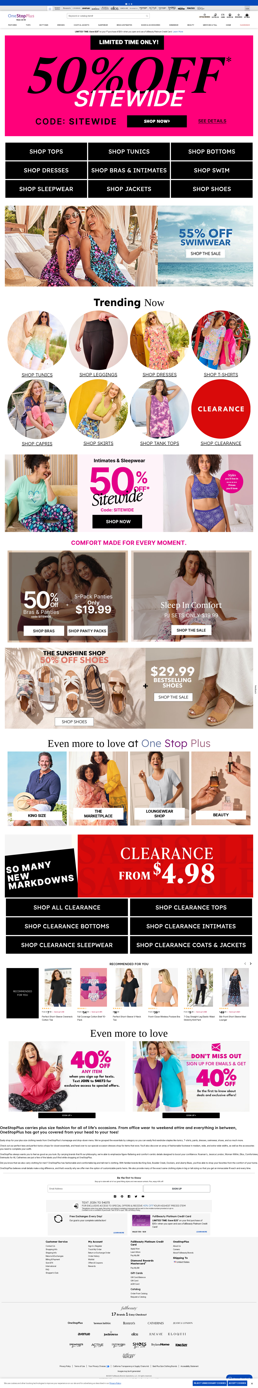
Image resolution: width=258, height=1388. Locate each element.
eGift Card (135, 1284)
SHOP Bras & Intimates (129, 170)
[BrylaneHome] (160, 1345)
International (51, 1266)
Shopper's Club (52, 1273)
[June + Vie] (156, 1334)
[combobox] (108, 16)
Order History (93, 1256)
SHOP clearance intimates (191, 926)
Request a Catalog (138, 1297)
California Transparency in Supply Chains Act (131, 1366)
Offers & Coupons (95, 1263)
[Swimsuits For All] (76, 1345)
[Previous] (245, 963)
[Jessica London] (183, 1323)
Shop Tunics (129, 151)
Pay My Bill (135, 1255)
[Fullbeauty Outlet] (129, 1355)
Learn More (178, 31)
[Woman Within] (102, 1323)
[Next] (251, 963)
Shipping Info (51, 1253)
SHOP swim (212, 170)
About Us (177, 1246)
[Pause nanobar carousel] (126, 4)
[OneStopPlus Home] (21, 17)
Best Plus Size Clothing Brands (165, 1366)
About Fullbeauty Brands (183, 1253)
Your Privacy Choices (96, 1366)
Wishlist (91, 1259)
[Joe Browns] (111, 1333)
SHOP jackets (129, 189)
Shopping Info (51, 1249)
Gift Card (134, 1280)
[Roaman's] (129, 1323)
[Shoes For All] (139, 1345)
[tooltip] (50, 8)
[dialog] (247, 8)
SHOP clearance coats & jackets (191, 945)
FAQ (47, 1269)
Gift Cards (137, 1273)
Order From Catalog (139, 1293)
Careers (176, 1249)
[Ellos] (134, 1334)
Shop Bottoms (211, 151)
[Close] (252, 1383)
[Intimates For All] (118, 1345)
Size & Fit (49, 1263)
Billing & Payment (53, 1259)
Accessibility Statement (189, 1366)
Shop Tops (46, 151)
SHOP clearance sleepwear (67, 945)
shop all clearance (67, 907)
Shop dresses (46, 170)
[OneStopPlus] (75, 1323)
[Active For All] (97, 1345)
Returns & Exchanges (54, 1256)
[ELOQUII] (177, 1333)
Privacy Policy (65, 1366)
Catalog (135, 1289)
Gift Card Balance (138, 1277)
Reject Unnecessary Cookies (210, 1383)
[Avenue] (84, 1334)
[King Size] (182, 1345)
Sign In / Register (95, 1246)
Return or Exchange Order (99, 1253)
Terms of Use (79, 1366)
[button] (230, 15)
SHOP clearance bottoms (67, 926)
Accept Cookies (237, 1383)
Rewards (92, 1266)
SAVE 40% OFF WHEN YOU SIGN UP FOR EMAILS (120, 2)
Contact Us (50, 1246)
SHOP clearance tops (191, 907)
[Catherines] (156, 1323)
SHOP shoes (212, 189)
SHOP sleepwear (46, 189)
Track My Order (95, 1249)
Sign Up (177, 1188)
